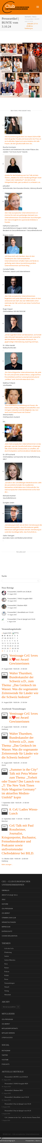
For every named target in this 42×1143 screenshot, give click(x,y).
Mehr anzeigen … (7, 864)
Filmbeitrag (8, 952)
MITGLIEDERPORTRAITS (10, 1028)
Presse (6, 979)
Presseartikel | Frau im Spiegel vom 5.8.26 (18, 1104)
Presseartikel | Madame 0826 (14, 1090)
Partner (6, 968)
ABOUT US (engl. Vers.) (10, 895)
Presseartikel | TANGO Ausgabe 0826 (16, 1083)
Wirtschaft (7, 995)
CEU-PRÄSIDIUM (7, 908)
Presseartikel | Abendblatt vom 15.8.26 (17, 1097)
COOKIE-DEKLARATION (9, 936)
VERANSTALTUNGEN (9, 922)
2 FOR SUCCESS (7, 1037)
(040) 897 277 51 (32, 24)
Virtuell (6, 987)
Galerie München (9, 960)
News (34, 17)
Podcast (6, 971)
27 (10, 648)
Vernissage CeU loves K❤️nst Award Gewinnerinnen (23, 659)
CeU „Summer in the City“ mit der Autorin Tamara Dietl (22, 1117)
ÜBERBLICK (5, 890)
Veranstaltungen (9, 983)
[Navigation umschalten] (37, 7)
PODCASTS (5, 1064)
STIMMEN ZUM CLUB (9, 918)
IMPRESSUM (6, 927)
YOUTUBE (5, 1060)
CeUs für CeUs (9, 948)
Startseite (28, 17)
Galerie (6, 956)
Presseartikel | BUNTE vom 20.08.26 (16, 1077)
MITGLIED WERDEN (8, 1033)
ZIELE (3, 899)
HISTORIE (5, 904)
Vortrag (6, 991)
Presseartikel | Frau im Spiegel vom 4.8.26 (18, 1111)
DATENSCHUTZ (7, 931)
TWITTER (5, 1055)
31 (2, 651)
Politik (6, 975)
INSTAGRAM (6, 1050)
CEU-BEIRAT (6, 913)
